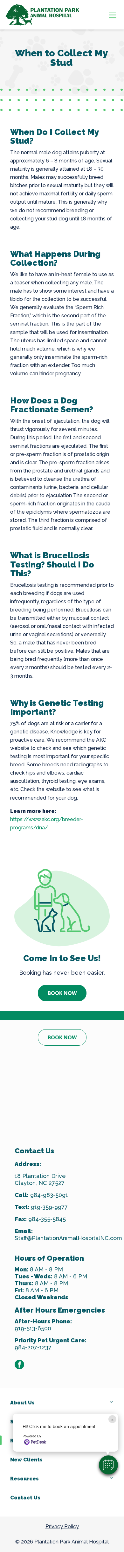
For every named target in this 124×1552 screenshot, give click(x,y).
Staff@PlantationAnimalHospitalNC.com (68, 1238)
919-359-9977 (49, 1207)
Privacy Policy (62, 1526)
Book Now (62, 993)
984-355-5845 (47, 1219)
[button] (108, 1464)
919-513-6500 (33, 1328)
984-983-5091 (49, 1195)
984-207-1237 (33, 1347)
